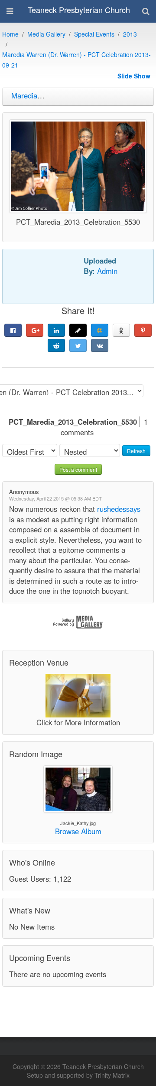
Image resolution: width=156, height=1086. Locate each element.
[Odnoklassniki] (121, 330)
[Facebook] (13, 330)
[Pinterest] (143, 330)
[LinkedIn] (56, 330)
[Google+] (34, 330)
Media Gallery (46, 34)
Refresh (136, 450)
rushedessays (118, 509)
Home (10, 34)
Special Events (94, 34)
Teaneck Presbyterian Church (79, 9)
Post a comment (78, 469)
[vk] (99, 345)
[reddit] (56, 345)
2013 (130, 34)
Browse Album (78, 831)
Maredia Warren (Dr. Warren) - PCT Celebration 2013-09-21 (76, 59)
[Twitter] (78, 345)
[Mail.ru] (99, 330)
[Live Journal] (78, 330)
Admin (107, 271)
